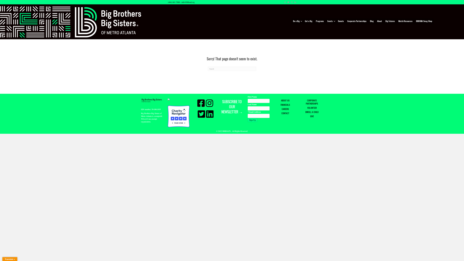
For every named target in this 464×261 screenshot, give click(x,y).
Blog (372, 21)
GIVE (312, 116)
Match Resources (405, 21)
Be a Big (296, 21)
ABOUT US (285, 100)
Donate (341, 21)
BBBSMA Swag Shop (424, 21)
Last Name (252, 104)
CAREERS (285, 109)
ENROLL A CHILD (312, 112)
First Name (252, 96)
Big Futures (390, 21)
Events (330, 21)
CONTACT (285, 113)
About (379, 21)
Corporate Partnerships (356, 21)
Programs (320, 21)
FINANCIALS (285, 104)
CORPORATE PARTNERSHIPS (312, 102)
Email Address (255, 111)
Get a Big (308, 21)
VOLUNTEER (312, 107)
